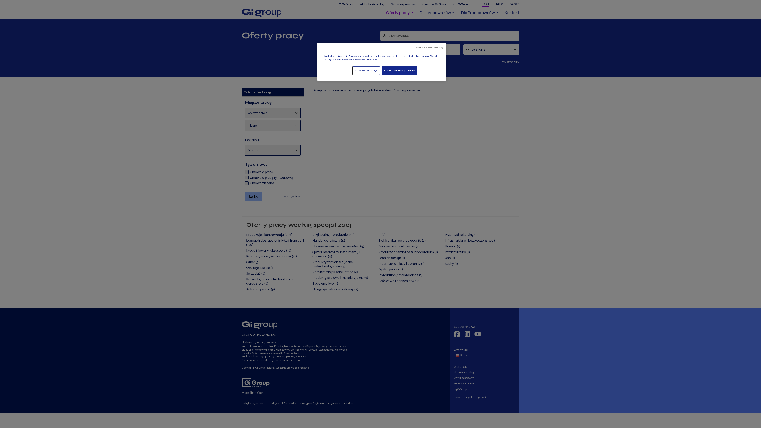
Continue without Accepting (429, 47)
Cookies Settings (366, 70)
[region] (381, 62)
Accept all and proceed (399, 70)
